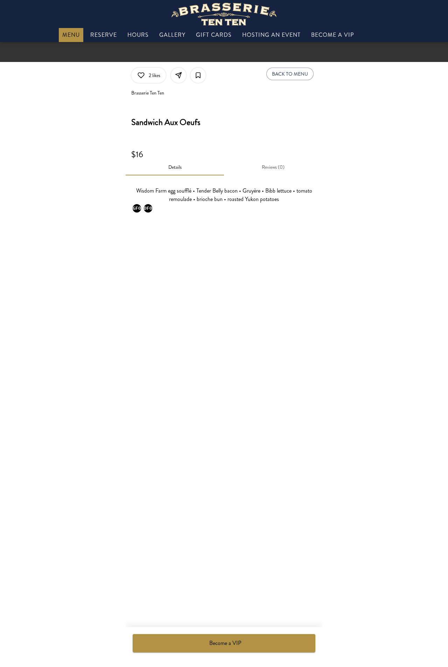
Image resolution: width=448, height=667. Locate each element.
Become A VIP (332, 35)
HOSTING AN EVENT (271, 35)
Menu (71, 35)
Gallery (172, 35)
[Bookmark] (198, 75)
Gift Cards (214, 35)
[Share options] (178, 75)
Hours (138, 35)
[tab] (175, 167)
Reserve (103, 35)
